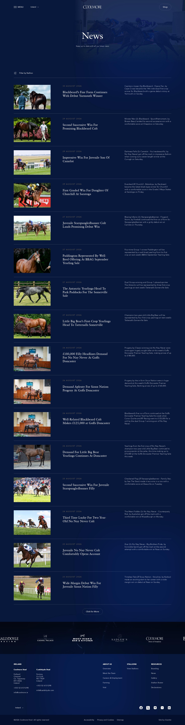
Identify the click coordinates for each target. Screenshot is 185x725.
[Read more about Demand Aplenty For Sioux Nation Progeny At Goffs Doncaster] (92, 391)
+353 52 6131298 (21, 688)
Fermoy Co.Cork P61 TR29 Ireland (40, 677)
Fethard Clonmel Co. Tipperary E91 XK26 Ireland (19, 678)
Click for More (92, 611)
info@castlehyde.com (45, 690)
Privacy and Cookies (105, 720)
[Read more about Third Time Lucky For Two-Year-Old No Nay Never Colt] (92, 522)
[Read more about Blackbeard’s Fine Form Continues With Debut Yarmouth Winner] (92, 97)
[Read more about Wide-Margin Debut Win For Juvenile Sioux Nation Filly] (92, 588)
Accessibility (89, 720)
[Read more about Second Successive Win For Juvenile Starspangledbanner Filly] (92, 489)
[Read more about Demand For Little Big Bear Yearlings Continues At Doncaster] (92, 457)
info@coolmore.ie (21, 692)
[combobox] (34, 7)
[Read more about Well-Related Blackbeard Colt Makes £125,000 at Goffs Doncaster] (92, 424)
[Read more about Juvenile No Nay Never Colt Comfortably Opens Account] (92, 555)
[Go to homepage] (92, 7)
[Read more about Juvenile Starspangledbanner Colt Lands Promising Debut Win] (92, 228)
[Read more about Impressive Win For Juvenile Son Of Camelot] (92, 162)
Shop (165, 7)
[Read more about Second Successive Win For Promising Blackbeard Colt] (92, 130)
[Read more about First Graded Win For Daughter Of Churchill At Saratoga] (92, 195)
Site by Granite (165, 720)
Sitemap (120, 720)
